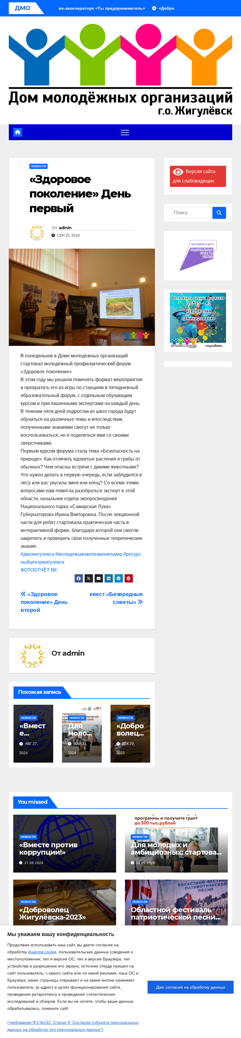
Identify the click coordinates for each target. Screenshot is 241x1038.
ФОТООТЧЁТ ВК (39, 569)
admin (65, 227)
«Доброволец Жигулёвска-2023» (52, 913)
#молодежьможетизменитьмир (88, 554)
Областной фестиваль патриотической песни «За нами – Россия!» (173, 917)
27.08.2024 (33, 863)
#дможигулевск (37, 554)
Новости (38, 166)
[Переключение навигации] (125, 132)
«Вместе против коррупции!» (48, 848)
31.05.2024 (145, 863)
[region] (120, 981)
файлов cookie (42, 952)
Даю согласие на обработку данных (190, 987)
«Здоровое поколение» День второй (44, 602)
